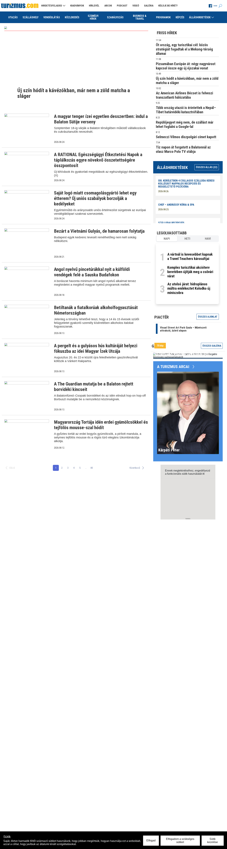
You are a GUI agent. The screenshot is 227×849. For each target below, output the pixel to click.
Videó (135, 5)
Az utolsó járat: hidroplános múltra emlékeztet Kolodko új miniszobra (188, 288)
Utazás (13, 17)
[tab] (167, 238)
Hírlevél (94, 5)
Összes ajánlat (207, 316)
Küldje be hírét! (168, 5)
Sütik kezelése (212, 840)
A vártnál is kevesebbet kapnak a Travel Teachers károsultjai (190, 256)
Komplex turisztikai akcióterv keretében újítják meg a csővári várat (190, 271)
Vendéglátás (51, 17)
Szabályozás (115, 17)
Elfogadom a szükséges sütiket (180, 840)
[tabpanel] (187, 273)
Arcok (108, 5)
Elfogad (151, 840)
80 (92, 467)
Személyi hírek (93, 17)
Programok (163, 17)
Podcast (122, 5)
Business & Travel (139, 17)
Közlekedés (72, 17)
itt (203, 473)
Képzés (180, 17)
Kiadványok (77, 5)
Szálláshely (30, 17)
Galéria (148, 5)
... (86, 467)
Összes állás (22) (206, 167)
